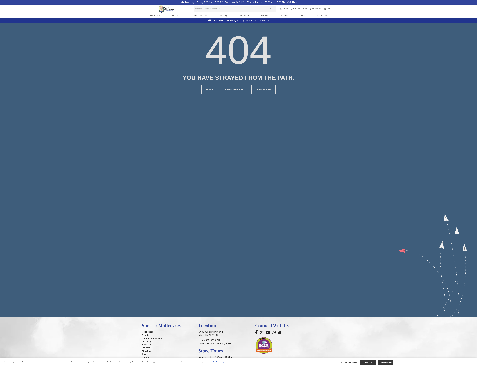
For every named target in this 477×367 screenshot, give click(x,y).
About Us (284, 16)
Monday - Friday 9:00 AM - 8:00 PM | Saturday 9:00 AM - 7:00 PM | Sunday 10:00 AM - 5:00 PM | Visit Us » (241, 2)
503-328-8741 (213, 340)
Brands (175, 16)
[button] (280, 8)
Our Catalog (234, 89)
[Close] (473, 362)
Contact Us (322, 16)
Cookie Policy (218, 362)
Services (264, 16)
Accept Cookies (385, 362)
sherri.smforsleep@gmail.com (220, 343)
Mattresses (155, 16)
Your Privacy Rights (349, 362)
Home (209, 89)
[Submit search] (271, 9)
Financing (223, 16)
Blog (303, 16)
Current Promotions (199, 16)
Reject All (368, 362)
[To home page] (166, 9)
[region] (238, 362)
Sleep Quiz (244, 16)
